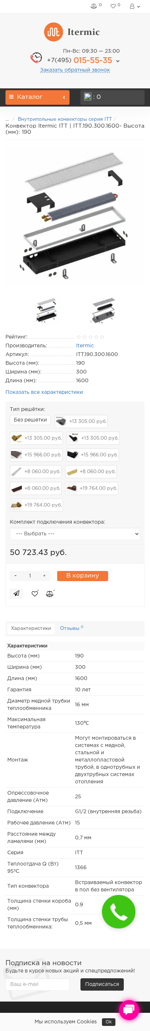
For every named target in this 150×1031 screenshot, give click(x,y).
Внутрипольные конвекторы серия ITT (65, 119)
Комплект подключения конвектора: (57, 522)
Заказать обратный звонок (75, 70)
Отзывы (71, 628)
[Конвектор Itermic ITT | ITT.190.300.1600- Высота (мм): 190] (75, 216)
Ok (109, 1022)
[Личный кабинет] (134, 6)
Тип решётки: (27, 409)
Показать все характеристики (44, 392)
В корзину (82, 576)
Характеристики (31, 629)
